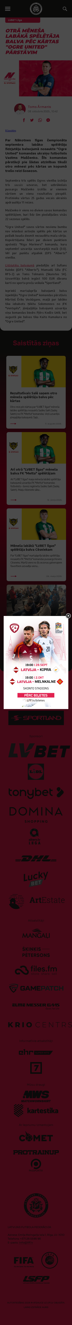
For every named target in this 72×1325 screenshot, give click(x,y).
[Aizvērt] (68, 616)
